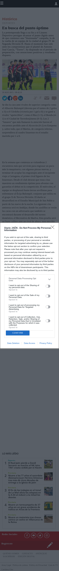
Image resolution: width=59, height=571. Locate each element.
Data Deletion (13, 343)
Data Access (29, 343)
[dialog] (29, 286)
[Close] (53, 228)
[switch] (48, 286)
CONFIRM (17, 333)
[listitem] (29, 279)
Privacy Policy (46, 343)
